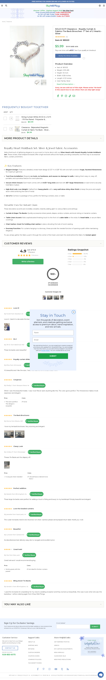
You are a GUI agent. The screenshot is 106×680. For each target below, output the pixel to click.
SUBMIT (53, 356)
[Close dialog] (73, 312)
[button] (101, 675)
